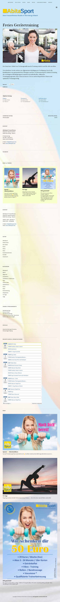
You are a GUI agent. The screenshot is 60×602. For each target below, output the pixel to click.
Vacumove (24, 98)
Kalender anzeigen (36, 403)
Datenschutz (6, 242)
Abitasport (5, 270)
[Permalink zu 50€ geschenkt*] (48, 178)
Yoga (4, 296)
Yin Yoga (24, 189)
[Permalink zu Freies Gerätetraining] (30, 62)
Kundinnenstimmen (41, 2)
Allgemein (5, 274)
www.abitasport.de (10, 143)
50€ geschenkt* (45, 191)
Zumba (52, 116)
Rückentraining (6, 290)
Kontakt (50, 2)
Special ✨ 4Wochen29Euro (9, 190)
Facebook (5, 151)
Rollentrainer (43, 98)
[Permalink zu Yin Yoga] (29, 178)
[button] (7, 403)
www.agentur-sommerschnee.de (40, 596)
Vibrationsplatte (8, 116)
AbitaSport (10, 2)
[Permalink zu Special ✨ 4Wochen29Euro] (11, 178)
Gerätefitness (6, 284)
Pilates (4, 98)
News (28, 2)
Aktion (4, 272)
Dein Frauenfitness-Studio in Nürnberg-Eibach (20, 15)
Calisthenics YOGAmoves (8, 278)
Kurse (23, 2)
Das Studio (18, 2)
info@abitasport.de (11, 142)
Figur (4, 280)
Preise (33, 2)
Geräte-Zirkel (6, 282)
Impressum (5, 256)
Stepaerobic (5, 292)
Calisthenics (5, 276)
